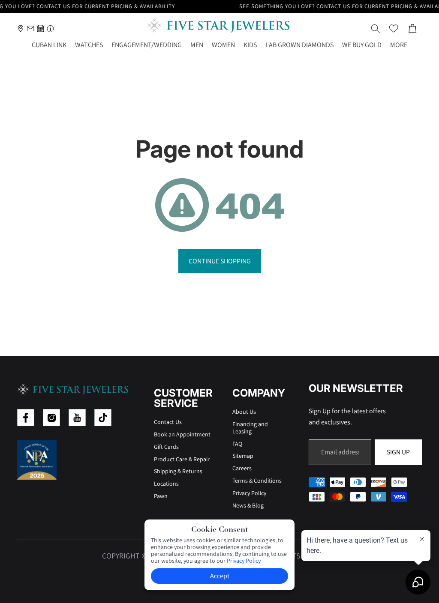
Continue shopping (220, 261)
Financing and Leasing (250, 427)
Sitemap (242, 456)
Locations (166, 483)
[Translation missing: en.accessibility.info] (50, 28)
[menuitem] (399, 45)
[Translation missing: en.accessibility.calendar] (40, 28)
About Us (244, 411)
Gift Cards (166, 447)
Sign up (398, 452)
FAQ (237, 444)
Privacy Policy (249, 493)
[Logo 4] (102, 417)
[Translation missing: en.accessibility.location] (20, 28)
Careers (242, 468)
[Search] (375, 28)
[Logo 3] (77, 417)
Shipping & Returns (178, 471)
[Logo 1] (25, 417)
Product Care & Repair (182, 459)
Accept (219, 575)
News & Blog (248, 505)
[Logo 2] (51, 417)
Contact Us (168, 422)
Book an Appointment (182, 434)
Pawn (161, 496)
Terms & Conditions (257, 480)
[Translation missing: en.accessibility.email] (30, 28)
